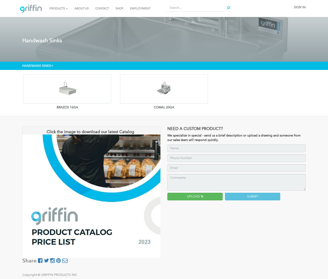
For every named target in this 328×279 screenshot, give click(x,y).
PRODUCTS (58, 8)
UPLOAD (194, 196)
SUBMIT (252, 196)
